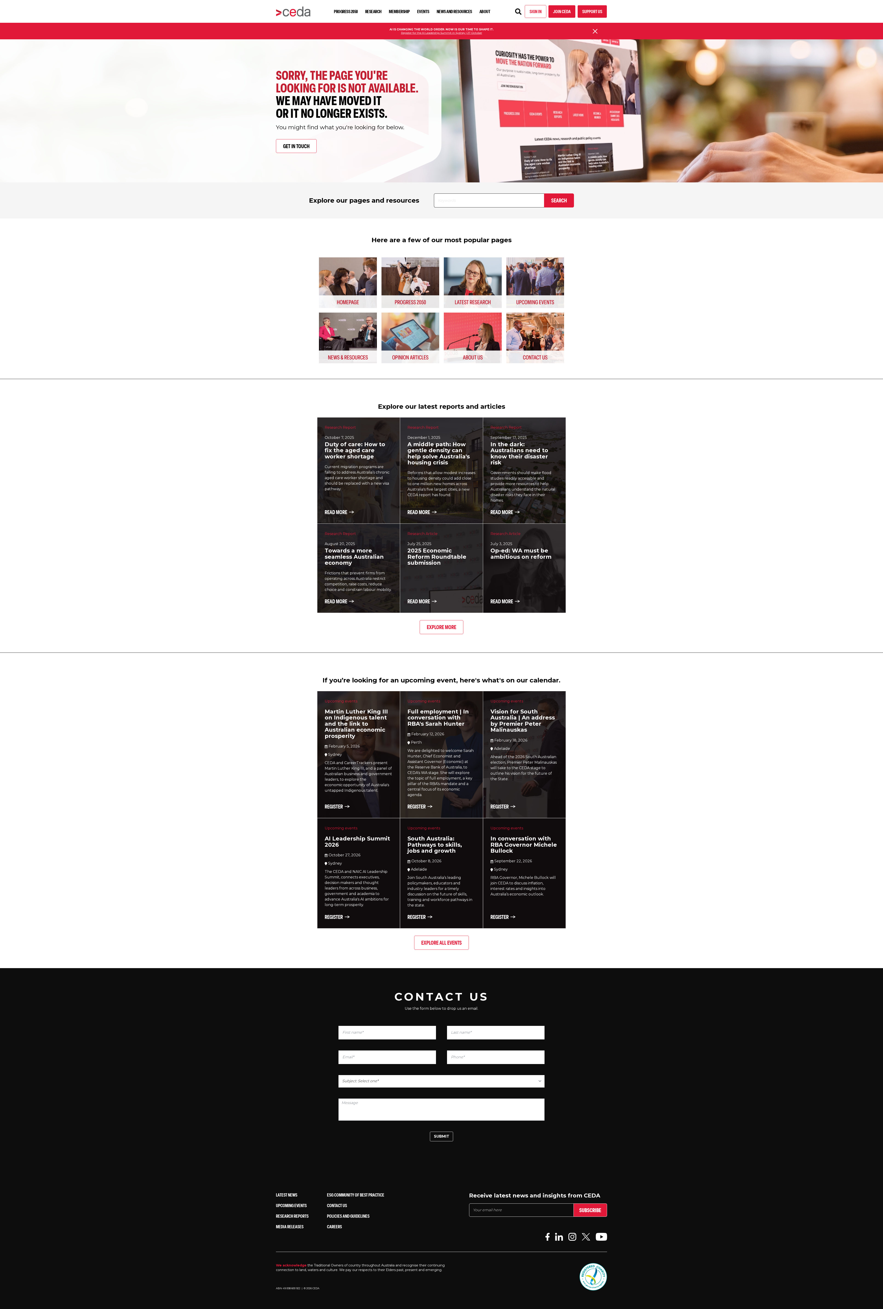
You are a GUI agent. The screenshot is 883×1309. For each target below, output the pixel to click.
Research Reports (292, 1216)
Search (559, 200)
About (484, 11)
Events (423, 11)
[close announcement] (595, 31)
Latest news (286, 1194)
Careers (334, 1226)
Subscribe (590, 1210)
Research (373, 11)
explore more (441, 627)
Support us (592, 11)
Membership (399, 11)
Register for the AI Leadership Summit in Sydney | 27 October (441, 33)
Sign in (536, 11)
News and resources (454, 11)
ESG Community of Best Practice (355, 1194)
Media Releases (290, 1226)
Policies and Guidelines (348, 1216)
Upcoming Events (291, 1205)
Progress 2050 (346, 11)
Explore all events (441, 942)
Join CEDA (562, 11)
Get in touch (296, 146)
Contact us (337, 1205)
